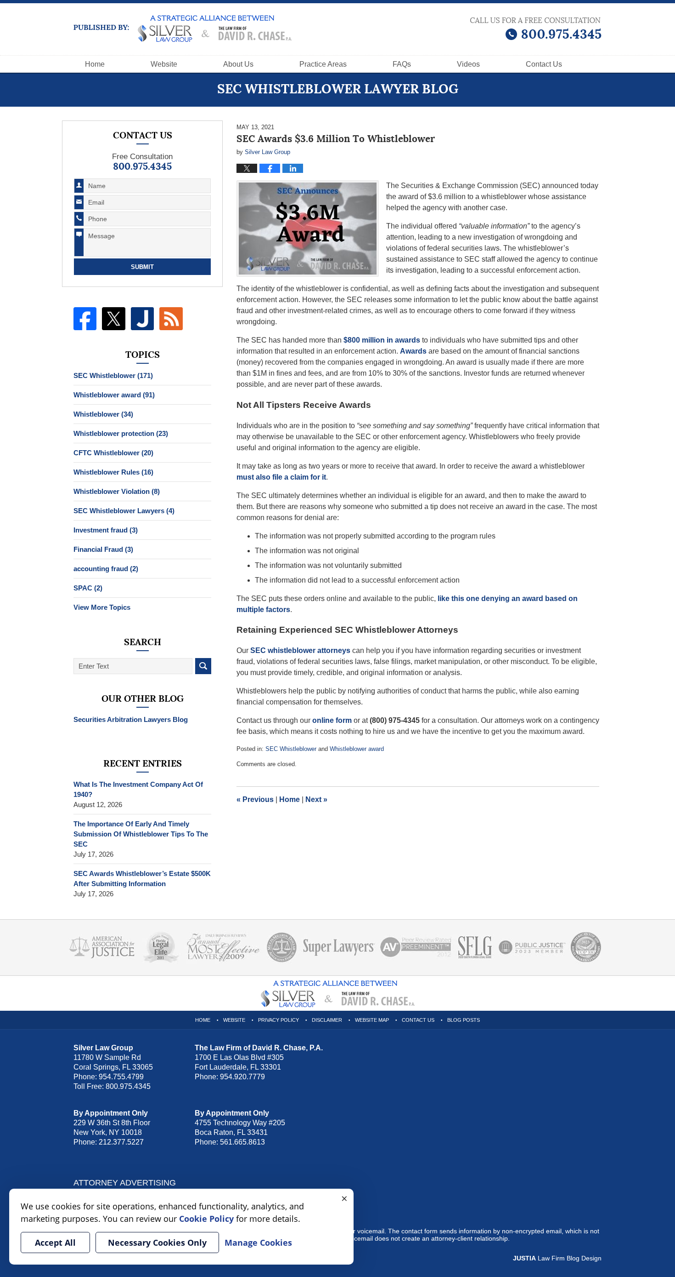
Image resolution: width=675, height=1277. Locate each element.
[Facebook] (85, 318)
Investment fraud (105, 530)
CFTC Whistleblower (113, 453)
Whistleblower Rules (113, 472)
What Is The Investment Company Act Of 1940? (138, 789)
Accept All (55, 1242)
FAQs (402, 64)
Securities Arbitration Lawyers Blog (130, 719)
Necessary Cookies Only (157, 1242)
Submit (142, 266)
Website (164, 64)
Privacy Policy (278, 1020)
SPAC (87, 588)
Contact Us (418, 1020)
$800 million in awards (381, 340)
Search (203, 666)
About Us (238, 64)
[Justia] (142, 318)
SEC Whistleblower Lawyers (123, 511)
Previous (255, 799)
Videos (468, 64)
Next (316, 799)
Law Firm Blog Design (557, 1258)
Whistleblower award (357, 748)
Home (95, 64)
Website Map (372, 1020)
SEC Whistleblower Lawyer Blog (182, 28)
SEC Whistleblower (290, 748)
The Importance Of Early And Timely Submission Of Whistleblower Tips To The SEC (140, 834)
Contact (544, 64)
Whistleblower (103, 414)
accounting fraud (105, 569)
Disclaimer (327, 1020)
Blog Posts (463, 1020)
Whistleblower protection (120, 433)
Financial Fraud (103, 549)
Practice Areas (323, 64)
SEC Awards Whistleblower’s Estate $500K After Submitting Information (142, 879)
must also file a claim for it (281, 477)
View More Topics (101, 607)
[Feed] (171, 318)
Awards (413, 351)
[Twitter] (113, 318)
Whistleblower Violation (116, 491)
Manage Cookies (258, 1242)
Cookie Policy (206, 1218)
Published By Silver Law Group (536, 28)
